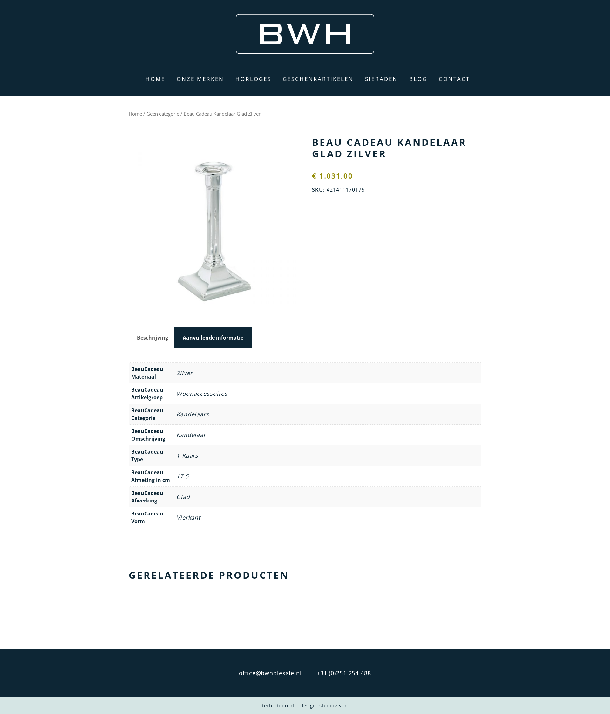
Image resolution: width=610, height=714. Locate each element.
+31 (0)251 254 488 (344, 673)
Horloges (253, 79)
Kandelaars (192, 414)
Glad (183, 497)
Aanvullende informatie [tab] (213, 337)
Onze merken (200, 79)
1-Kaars (187, 455)
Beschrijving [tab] (152, 337)
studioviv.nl (333, 705)
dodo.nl (284, 705)
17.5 (182, 476)
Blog (418, 79)
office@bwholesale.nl (270, 673)
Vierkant (188, 517)
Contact (454, 79)
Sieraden (381, 79)
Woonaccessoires (201, 393)
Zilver (184, 373)
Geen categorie (162, 114)
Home (155, 79)
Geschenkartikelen (318, 79)
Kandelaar (191, 435)
